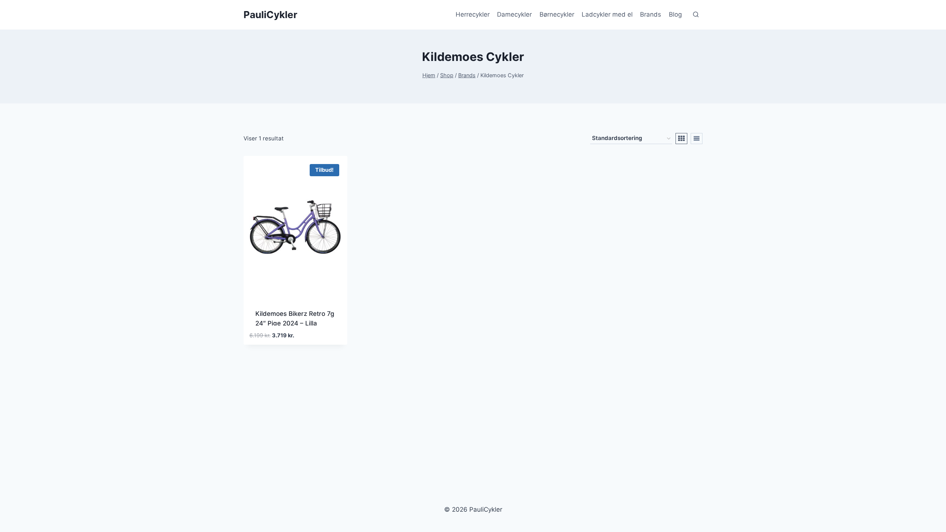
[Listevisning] (696, 138)
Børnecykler (557, 14)
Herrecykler (473, 14)
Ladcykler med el (607, 14)
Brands (650, 14)
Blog (675, 14)
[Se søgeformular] (695, 14)
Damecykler (514, 14)
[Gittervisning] (681, 138)
